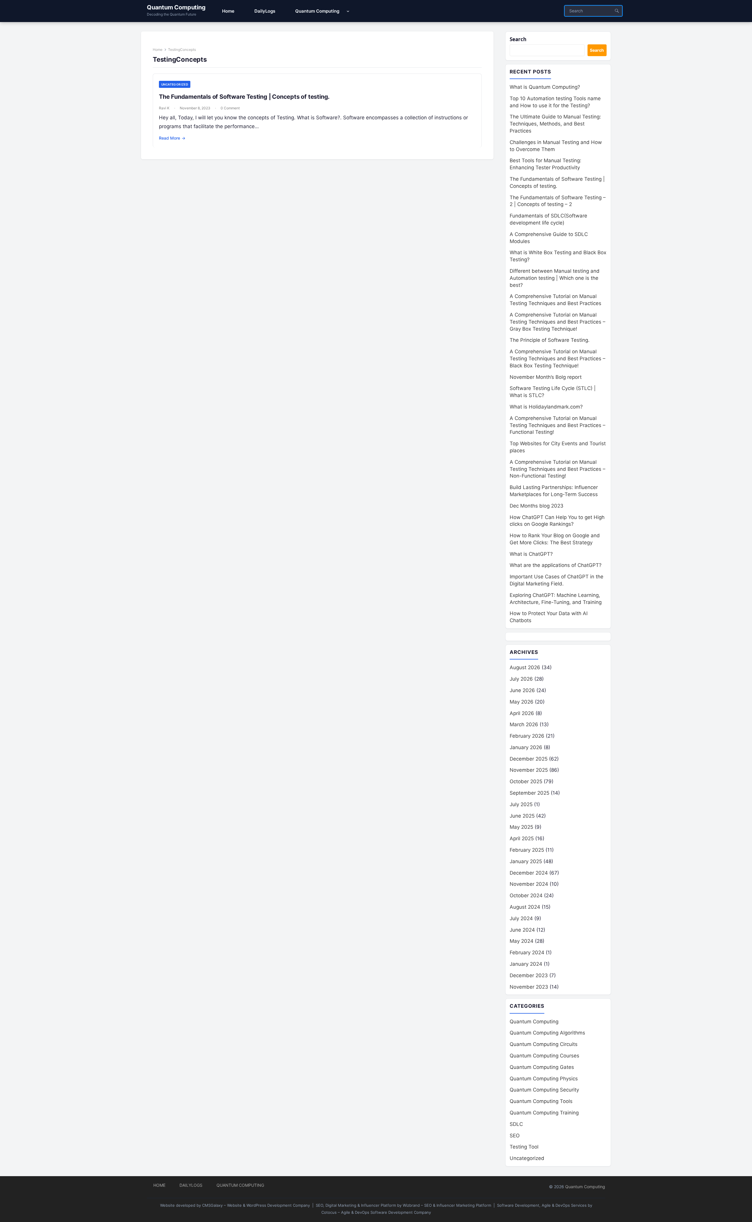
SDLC (516, 1124)
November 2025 (529, 770)
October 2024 (526, 895)
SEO (515, 1136)
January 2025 (526, 861)
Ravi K (164, 108)
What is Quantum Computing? (545, 87)
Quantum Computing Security (544, 1090)
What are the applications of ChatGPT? (556, 565)
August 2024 (525, 907)
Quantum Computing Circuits (544, 1044)
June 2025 (522, 816)
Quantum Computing (176, 7)
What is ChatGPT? (531, 554)
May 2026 (521, 702)
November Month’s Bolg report (546, 377)
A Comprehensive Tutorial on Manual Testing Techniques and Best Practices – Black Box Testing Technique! (557, 359)
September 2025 (529, 793)
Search (518, 39)
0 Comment (230, 108)
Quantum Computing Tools (541, 1101)
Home (157, 49)
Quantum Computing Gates (542, 1067)
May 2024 (521, 941)
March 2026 (524, 724)
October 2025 (526, 781)
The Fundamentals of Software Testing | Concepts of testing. (244, 96)
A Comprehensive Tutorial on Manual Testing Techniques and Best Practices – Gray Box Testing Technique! (557, 322)
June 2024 (522, 930)
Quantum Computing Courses (544, 1056)
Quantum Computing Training (544, 1113)
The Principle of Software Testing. (550, 340)
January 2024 (526, 964)
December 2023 (529, 975)
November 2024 (529, 884)
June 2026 (522, 690)
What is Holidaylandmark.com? (546, 407)
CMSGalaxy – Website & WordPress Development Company (256, 1205)
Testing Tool (524, 1147)
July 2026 (521, 679)
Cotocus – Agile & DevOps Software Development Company (376, 1212)
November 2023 (529, 987)
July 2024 (521, 918)
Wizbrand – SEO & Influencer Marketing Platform (447, 1205)
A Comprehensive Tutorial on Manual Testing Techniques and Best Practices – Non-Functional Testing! (557, 469)
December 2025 (529, 759)
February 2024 (527, 952)
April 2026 (522, 713)
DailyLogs (190, 1185)
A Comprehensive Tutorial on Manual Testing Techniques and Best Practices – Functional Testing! (557, 425)
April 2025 (522, 838)
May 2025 (521, 827)
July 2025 (521, 804)
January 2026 (526, 747)
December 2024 (529, 873)
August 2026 (525, 667)
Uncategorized (174, 84)
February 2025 (527, 850)
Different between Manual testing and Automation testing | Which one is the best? (555, 278)
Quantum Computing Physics (544, 1079)
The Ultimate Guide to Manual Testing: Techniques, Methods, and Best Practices (555, 124)
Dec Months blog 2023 (536, 506)
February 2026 (527, 736)
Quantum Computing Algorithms (547, 1033)
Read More (172, 137)
